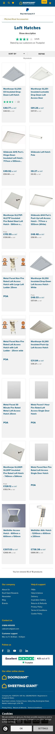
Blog (4, 600)
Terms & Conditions (39, 610)
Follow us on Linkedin (26, 650)
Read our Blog (8, 650)
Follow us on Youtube (14, 650)
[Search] (9, 3)
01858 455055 (8, 625)
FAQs (33, 589)
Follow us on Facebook (2, 650)
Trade (44, 2)
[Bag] (50, 3)
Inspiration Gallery (38, 600)
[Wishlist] (13, 3)
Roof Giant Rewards (10, 593)
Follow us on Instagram (20, 650)
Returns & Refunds (39, 603)
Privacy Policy (36, 607)
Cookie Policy (36, 613)
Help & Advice (37, 593)
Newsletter (6, 596)
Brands (5, 603)
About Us (6, 589)
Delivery (34, 596)
